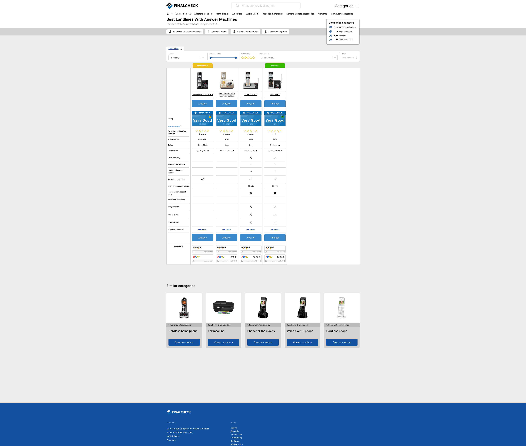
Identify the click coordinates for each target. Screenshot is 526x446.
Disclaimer (235, 441)
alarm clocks (222, 13)
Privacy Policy (236, 438)
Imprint (234, 428)
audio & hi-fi (252, 13)
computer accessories (342, 13)
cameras (322, 13)
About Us (235, 431)
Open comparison (184, 342)
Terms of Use (236, 434)
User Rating (245, 53)
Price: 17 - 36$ (215, 53)
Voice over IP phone (300, 331)
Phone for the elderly (261, 331)
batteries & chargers (272, 13)
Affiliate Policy (237, 444)
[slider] (211, 58)
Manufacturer (264, 53)
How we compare (174, 126)
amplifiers (237, 13)
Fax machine (216, 331)
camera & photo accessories (300, 13)
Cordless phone (336, 331)
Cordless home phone (183, 331)
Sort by (171, 53)
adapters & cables (203, 13)
